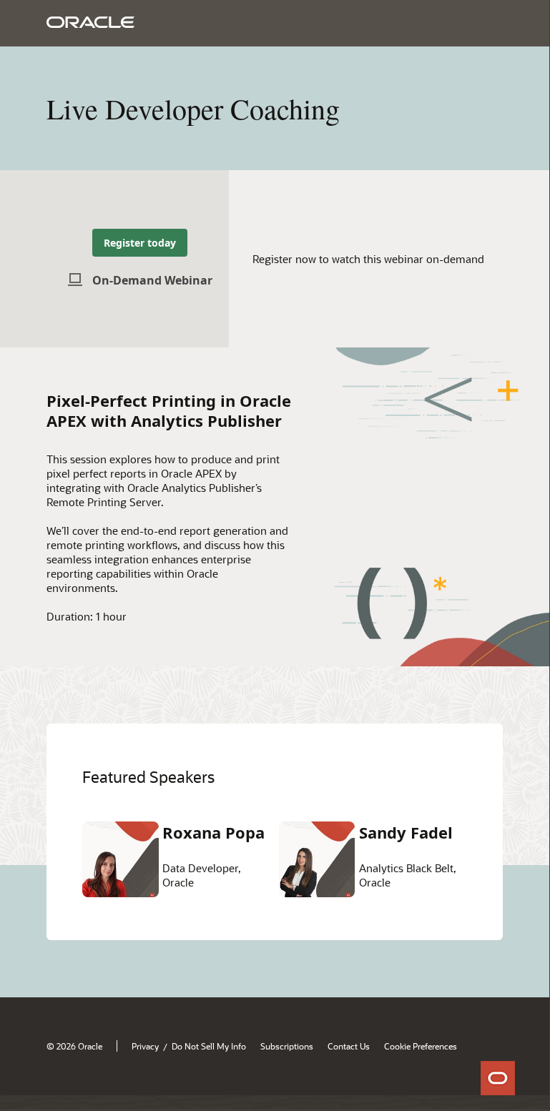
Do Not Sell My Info (209, 1046)
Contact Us (349, 1046)
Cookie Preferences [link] (420, 1046)
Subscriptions (286, 1046)
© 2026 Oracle (74, 1046)
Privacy (145, 1046)
